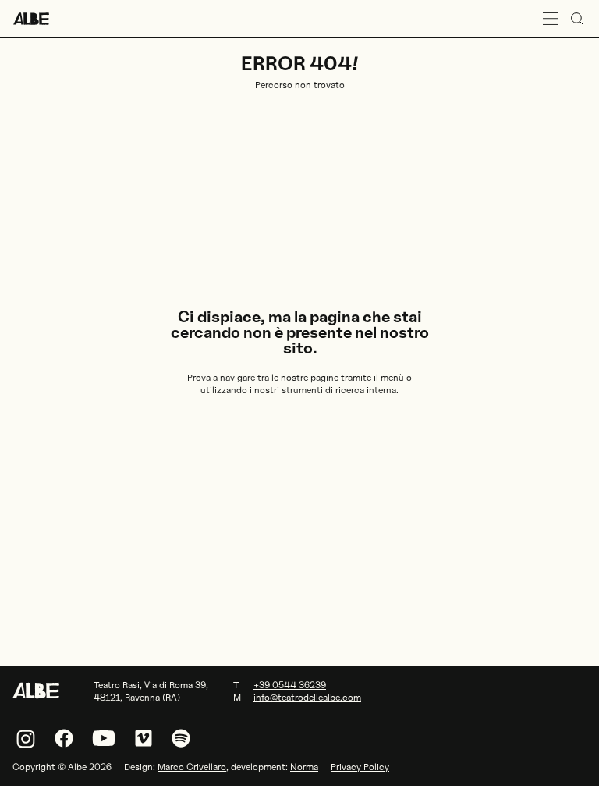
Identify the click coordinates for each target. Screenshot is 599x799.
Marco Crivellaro (192, 766)
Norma (304, 766)
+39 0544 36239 (289, 685)
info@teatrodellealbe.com (307, 697)
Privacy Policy (360, 766)
